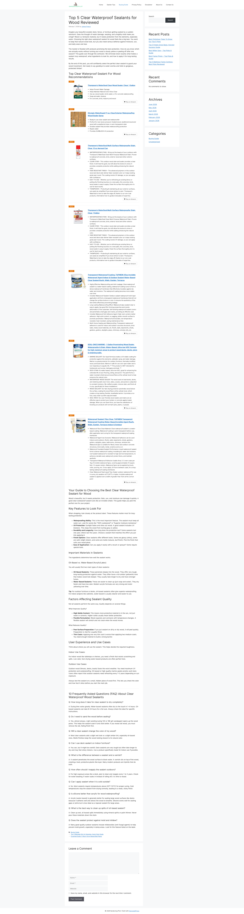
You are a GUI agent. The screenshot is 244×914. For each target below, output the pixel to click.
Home (101, 5)
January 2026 (154, 121)
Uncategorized (154, 142)
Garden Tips (111, 5)
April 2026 (153, 111)
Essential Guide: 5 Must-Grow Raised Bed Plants (86, 836)
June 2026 (153, 104)
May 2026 (152, 108)
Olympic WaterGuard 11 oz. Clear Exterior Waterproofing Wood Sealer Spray (111, 114)
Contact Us (169, 5)
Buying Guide (123, 5)
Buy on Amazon (131, 102)
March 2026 (153, 114)
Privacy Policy (136, 5)
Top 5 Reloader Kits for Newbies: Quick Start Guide (87, 834)
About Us (159, 5)
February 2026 (154, 117)
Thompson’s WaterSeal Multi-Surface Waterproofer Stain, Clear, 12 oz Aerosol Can (112, 147)
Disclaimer (148, 5)
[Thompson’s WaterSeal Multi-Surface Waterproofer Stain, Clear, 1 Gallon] (78, 216)
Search (151, 16)
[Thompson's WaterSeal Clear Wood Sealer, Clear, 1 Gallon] (78, 91)
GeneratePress (134, 911)
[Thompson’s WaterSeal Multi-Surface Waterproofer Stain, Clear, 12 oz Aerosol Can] (78, 152)
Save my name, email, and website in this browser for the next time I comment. (101, 893)
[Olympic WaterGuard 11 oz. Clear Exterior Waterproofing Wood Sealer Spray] (78, 119)
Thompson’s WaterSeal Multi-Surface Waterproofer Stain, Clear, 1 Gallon (112, 211)
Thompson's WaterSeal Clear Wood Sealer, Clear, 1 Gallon (111, 85)
